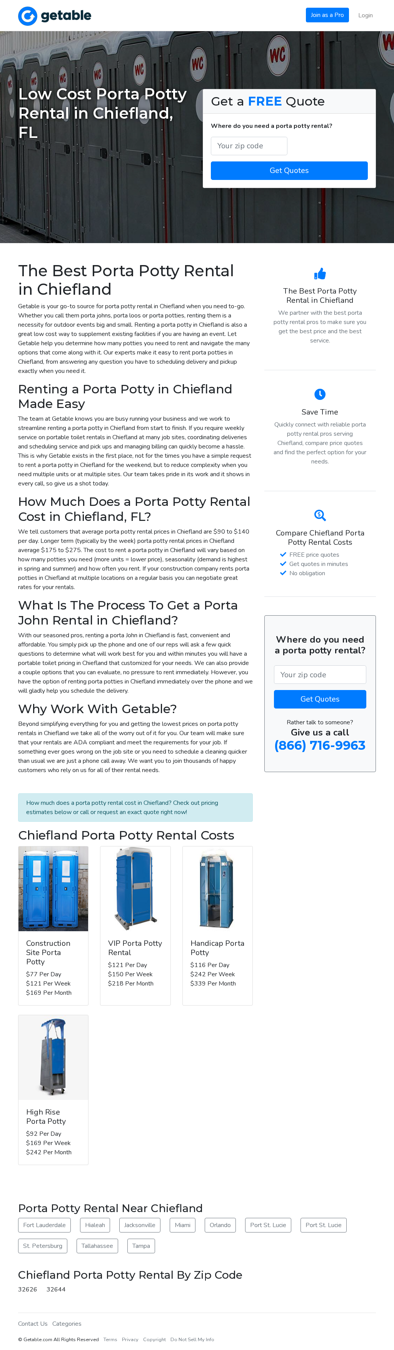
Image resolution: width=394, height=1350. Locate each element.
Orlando (220, 1225)
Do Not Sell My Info (192, 1339)
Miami (182, 1225)
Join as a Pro (327, 15)
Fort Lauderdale (44, 1225)
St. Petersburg (42, 1246)
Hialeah (95, 1225)
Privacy (130, 1339)
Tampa (141, 1246)
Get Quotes (289, 170)
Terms (110, 1339)
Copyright (154, 1339)
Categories (67, 1324)
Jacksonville (139, 1225)
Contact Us (33, 1324)
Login (365, 15)
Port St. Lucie (268, 1225)
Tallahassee (97, 1246)
